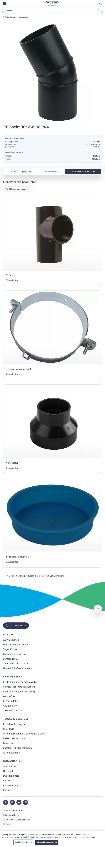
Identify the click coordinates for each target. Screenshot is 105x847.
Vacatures (8, 780)
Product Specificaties (23, 171)
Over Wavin (9, 766)
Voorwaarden (10, 785)
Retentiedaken (11, 700)
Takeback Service (12, 710)
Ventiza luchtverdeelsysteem (19, 686)
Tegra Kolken (10, 649)
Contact (7, 790)
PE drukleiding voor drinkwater (20, 681)
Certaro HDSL (10, 658)
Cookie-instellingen (23, 842)
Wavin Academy (11, 752)
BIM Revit (8, 728)
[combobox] (52, 10)
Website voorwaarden (13, 810)
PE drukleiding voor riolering (19, 691)
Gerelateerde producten (85, 171)
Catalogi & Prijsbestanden (17, 747)
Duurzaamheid (11, 775)
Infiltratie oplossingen (15, 644)
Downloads (53, 171)
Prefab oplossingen (14, 724)
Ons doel (8, 770)
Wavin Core (9, 696)
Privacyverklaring (11, 815)
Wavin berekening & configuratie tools (24, 733)
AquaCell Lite (10, 705)
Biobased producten (14, 654)
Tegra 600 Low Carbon (15, 663)
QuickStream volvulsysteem (16, 17)
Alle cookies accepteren (47, 842)
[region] (52, 839)
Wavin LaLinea (11, 639)
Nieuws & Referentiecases (17, 668)
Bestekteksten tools (14, 738)
